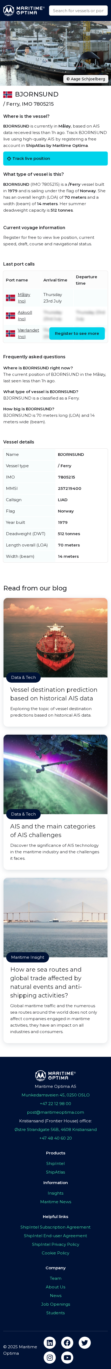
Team (55, 1278)
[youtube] (67, 1357)
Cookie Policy (55, 1253)
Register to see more (77, 333)
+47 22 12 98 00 (55, 1103)
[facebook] (67, 1343)
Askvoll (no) (25, 315)
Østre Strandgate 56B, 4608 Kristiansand (56, 1129)
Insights (55, 1193)
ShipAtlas (55, 1172)
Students (55, 1312)
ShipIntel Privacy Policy (55, 1244)
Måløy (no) (24, 298)
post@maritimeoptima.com (55, 1112)
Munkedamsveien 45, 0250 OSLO (56, 1095)
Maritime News (55, 1201)
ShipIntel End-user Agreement (55, 1235)
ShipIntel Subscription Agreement (55, 1227)
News (55, 1295)
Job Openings (55, 1304)
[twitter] (85, 1343)
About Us (55, 1286)
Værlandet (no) (28, 333)
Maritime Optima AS (55, 1086)
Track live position (31, 158)
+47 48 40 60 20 (55, 1138)
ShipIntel (55, 1163)
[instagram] (50, 1357)
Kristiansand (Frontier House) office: (55, 1120)
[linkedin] (50, 1343)
